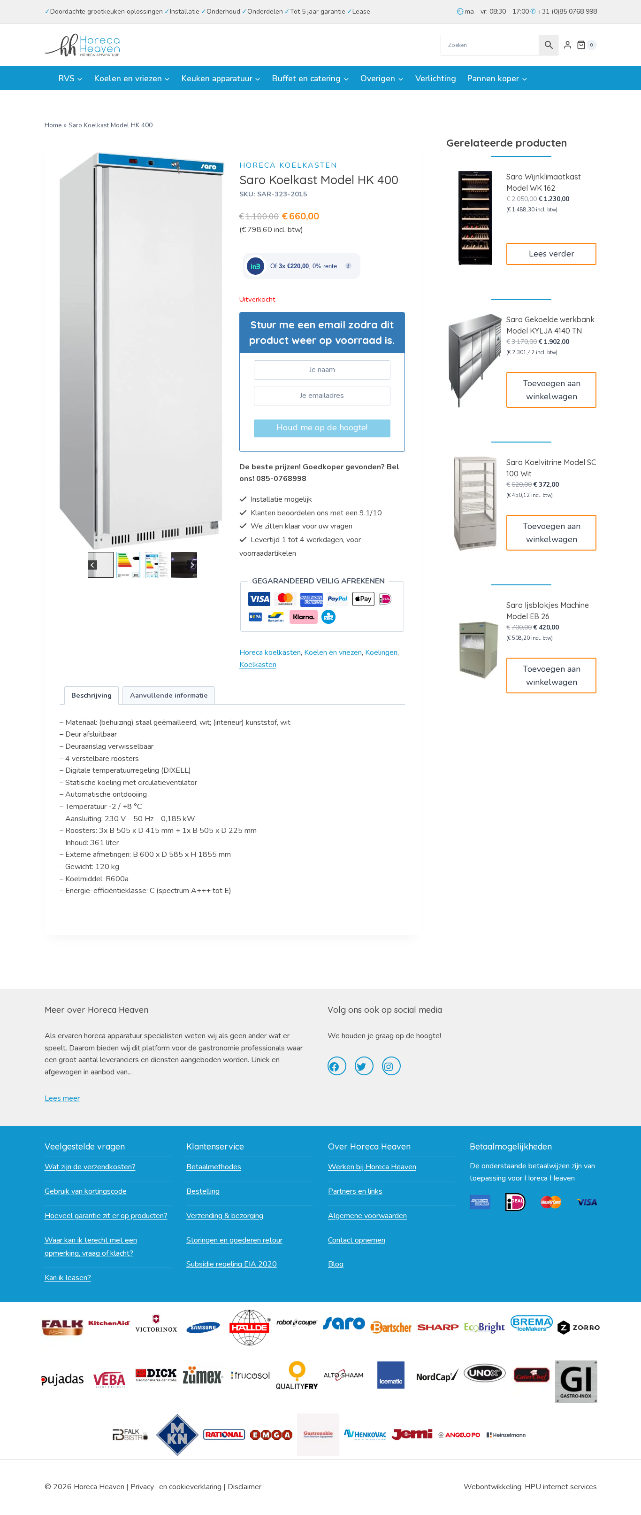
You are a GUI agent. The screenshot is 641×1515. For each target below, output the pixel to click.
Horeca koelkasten (288, 165)
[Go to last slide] (93, 565)
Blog (335, 1264)
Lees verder (551, 253)
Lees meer (62, 1098)
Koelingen (381, 652)
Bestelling (203, 1191)
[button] (101, 565)
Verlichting (435, 78)
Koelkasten (257, 665)
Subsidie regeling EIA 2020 (231, 1264)
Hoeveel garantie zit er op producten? (106, 1216)
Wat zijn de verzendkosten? (90, 1167)
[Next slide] (192, 565)
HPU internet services (561, 1487)
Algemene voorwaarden (367, 1216)
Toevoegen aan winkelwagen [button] (551, 390)
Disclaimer (244, 1487)
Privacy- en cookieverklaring (175, 1487)
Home (53, 125)
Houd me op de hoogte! (321, 427)
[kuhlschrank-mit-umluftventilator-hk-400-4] (143, 351)
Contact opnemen (356, 1240)
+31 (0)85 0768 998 (566, 11)
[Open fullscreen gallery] (216, 540)
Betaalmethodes (213, 1167)
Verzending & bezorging (224, 1216)
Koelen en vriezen (333, 652)
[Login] (567, 45)
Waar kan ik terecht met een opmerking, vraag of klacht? (91, 1247)
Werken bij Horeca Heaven (372, 1167)
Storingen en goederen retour (234, 1240)
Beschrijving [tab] (91, 695)
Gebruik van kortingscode (86, 1191)
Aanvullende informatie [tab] (169, 695)
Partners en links (355, 1191)
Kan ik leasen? (68, 1278)
